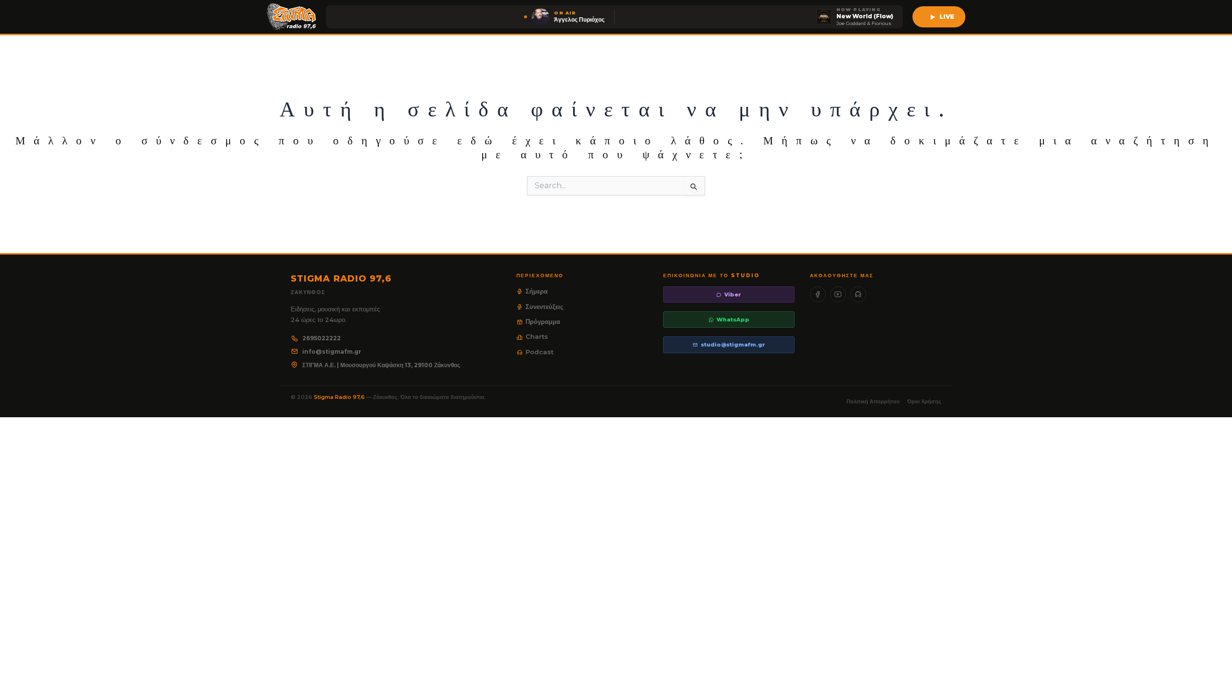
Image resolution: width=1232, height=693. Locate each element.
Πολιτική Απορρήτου (873, 401)
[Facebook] (818, 294)
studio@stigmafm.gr (733, 344)
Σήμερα (537, 291)
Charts (537, 336)
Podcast (539, 352)
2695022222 (321, 338)
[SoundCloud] (858, 294)
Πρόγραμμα (543, 321)
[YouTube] (838, 294)
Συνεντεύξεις (545, 306)
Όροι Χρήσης (924, 401)
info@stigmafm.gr (331, 351)
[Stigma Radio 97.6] (292, 16)
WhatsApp (733, 319)
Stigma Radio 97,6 (340, 397)
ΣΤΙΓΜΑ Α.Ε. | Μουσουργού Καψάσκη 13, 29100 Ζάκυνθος (381, 365)
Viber (732, 294)
